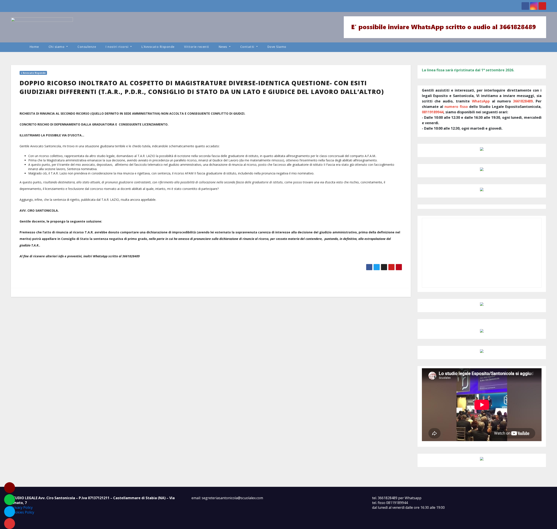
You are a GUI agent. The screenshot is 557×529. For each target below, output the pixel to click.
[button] (545, 47)
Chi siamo (57, 47)
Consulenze (86, 47)
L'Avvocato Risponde (33, 72)
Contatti (247, 47)
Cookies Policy (22, 512)
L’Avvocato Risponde (157, 47)
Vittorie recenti (196, 47)
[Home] (18, 47)
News (223, 47)
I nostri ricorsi (117, 47)
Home (34, 47)
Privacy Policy (22, 507)
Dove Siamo (276, 47)
